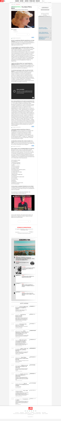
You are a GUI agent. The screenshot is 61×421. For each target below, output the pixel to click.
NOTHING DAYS (41, 2)
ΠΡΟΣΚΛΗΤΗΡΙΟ (18, 4)
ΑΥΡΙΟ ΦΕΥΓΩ (45, 2)
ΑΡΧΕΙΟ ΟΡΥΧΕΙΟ (23, 2)
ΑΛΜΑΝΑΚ (15, 2)
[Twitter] (33, 26)
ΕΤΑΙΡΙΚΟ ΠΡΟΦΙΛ (38, 412)
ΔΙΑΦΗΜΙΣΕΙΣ (32, 412)
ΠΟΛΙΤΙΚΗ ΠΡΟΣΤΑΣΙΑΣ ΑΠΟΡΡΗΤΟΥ (26, 233)
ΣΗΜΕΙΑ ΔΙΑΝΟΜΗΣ (45, 413)
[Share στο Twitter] (33, 37)
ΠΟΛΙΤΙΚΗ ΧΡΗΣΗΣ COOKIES (37, 413)
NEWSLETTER (27, 412)
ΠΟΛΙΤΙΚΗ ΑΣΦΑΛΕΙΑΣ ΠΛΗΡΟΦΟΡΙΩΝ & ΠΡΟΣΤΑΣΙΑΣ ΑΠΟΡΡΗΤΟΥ (22, 413)
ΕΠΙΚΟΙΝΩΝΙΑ (22, 412)
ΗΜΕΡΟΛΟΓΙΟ (11, 2)
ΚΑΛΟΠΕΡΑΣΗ (19, 2)
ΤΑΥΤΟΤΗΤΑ (17, 412)
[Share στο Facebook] (32, 37)
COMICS (34, 2)
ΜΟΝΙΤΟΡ (27, 2)
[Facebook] (32, 26)
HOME (12, 4)
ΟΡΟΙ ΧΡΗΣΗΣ (19, 233)
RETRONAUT (30, 2)
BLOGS (14, 4)
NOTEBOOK (37, 2)
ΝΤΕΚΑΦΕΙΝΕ (49, 2)
